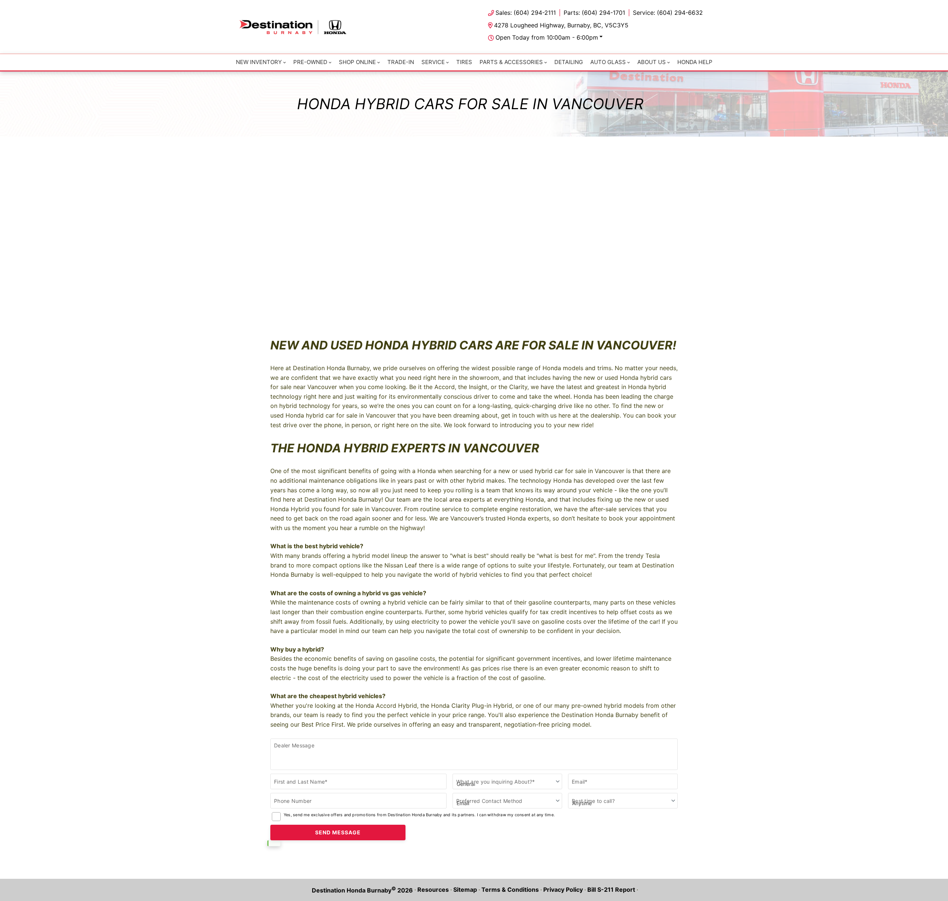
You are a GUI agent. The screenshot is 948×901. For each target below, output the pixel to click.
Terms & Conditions (510, 889)
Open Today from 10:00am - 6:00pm (546, 37)
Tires (464, 62)
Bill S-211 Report (611, 889)
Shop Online (357, 62)
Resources (433, 889)
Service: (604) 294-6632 (668, 12)
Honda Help (694, 62)
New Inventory (259, 62)
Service (433, 62)
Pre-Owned (310, 62)
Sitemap (465, 889)
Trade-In (400, 62)
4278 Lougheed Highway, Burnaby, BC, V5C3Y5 (561, 25)
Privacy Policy (563, 889)
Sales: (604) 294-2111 (525, 12)
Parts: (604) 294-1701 (594, 12)
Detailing (568, 62)
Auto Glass (608, 62)
